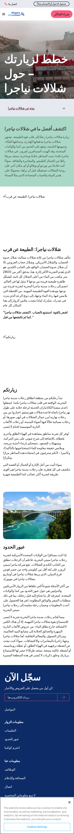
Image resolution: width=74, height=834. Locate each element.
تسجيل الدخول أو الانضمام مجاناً (51, 3)
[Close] (69, 802)
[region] (37, 815)
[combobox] (37, 108)
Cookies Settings (37, 826)
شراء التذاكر (61, 14)
